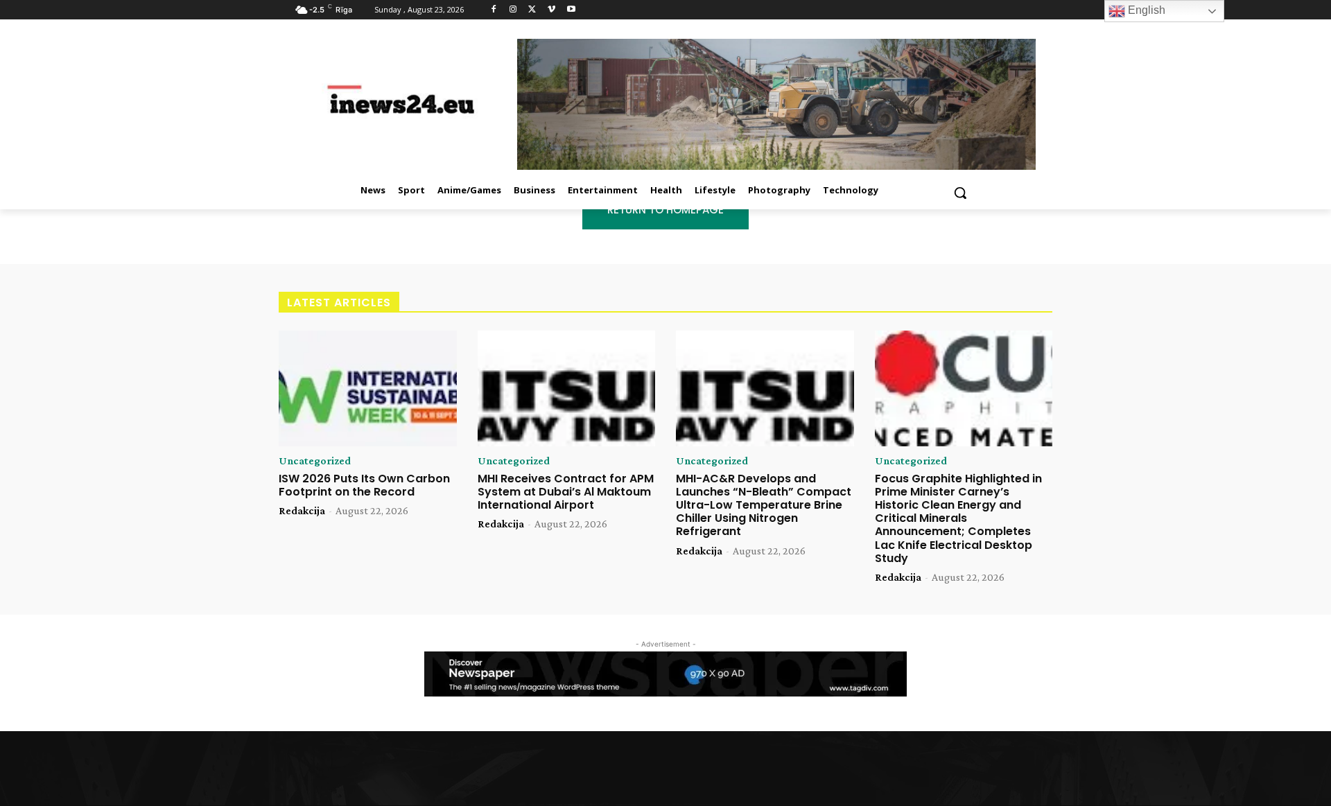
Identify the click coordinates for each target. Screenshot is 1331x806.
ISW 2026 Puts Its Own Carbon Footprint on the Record (364, 485)
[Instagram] (513, 10)
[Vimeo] (551, 10)
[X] (533, 10)
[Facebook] (494, 10)
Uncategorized (315, 460)
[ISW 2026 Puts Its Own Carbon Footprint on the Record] (368, 388)
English (1145, 10)
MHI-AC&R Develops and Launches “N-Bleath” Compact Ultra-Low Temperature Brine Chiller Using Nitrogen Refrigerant (763, 505)
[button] (960, 192)
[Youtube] (571, 10)
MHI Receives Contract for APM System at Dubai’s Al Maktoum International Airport (566, 492)
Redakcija (302, 510)
